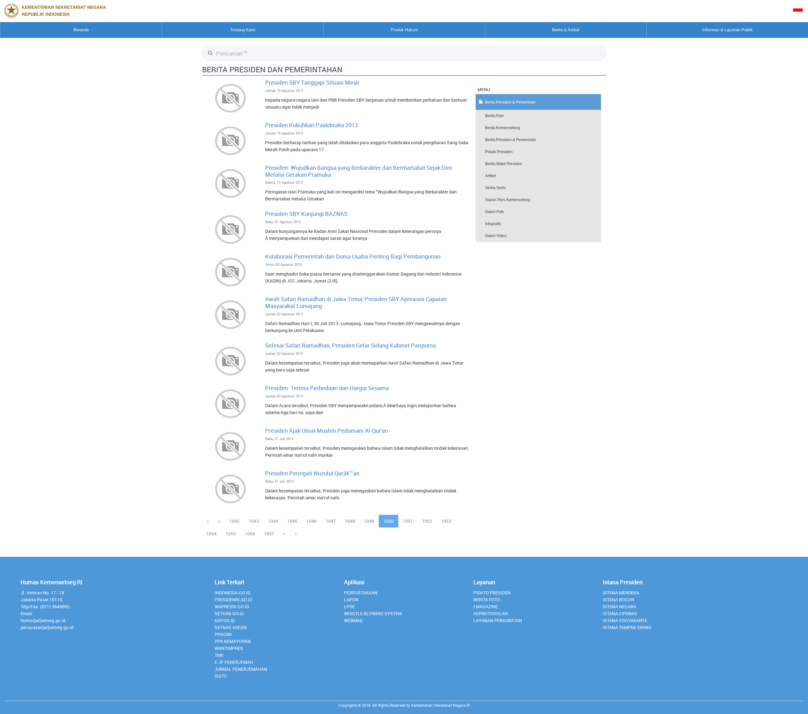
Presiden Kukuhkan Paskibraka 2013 (311, 125)
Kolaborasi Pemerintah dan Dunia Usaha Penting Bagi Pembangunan (353, 256)
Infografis (493, 224)
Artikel (490, 176)
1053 (446, 521)
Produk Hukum (404, 29)
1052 (427, 521)
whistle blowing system (373, 613)
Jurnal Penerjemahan (241, 669)
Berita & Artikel (565, 29)
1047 (331, 521)
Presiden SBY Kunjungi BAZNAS (306, 213)
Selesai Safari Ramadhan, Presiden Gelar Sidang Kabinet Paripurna (350, 345)
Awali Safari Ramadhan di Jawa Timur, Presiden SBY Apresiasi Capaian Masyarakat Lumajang (356, 302)
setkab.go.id (229, 613)
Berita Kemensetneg (502, 128)
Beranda (81, 29)
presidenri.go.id (233, 600)
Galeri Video (496, 236)
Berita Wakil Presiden (503, 164)
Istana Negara (619, 607)
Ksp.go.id (225, 620)
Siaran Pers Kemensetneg (507, 200)
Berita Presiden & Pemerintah (510, 140)
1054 (211, 534)
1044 (273, 521)
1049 (369, 521)
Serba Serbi (495, 188)
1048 (350, 521)
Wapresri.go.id (232, 607)
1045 (292, 521)
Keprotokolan (490, 613)
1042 (234, 521)
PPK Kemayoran (233, 641)
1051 (408, 521)
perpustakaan (360, 593)
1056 (250, 534)
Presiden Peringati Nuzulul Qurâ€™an (312, 473)
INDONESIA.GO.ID (232, 593)
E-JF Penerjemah (234, 662)
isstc (221, 676)
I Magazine (485, 607)
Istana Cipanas (620, 613)
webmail (354, 620)
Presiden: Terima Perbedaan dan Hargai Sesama (327, 388)
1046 (311, 521)
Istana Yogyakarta (625, 620)
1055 (231, 534)
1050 (388, 521)
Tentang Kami (242, 29)
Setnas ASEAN (231, 627)
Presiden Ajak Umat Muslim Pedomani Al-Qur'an (326, 430)
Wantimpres (229, 648)
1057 (269, 534)
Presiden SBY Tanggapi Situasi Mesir (312, 82)
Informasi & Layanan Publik (727, 29)
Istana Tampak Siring (627, 627)
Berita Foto (494, 116)
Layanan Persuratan (497, 620)
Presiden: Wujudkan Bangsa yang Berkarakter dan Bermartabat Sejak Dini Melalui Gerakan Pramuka (358, 171)
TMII (219, 655)
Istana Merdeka (621, 593)
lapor (351, 600)
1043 (254, 521)
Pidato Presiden (499, 152)
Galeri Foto (494, 212)
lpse (349, 607)
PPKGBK (223, 634)
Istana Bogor (618, 600)
